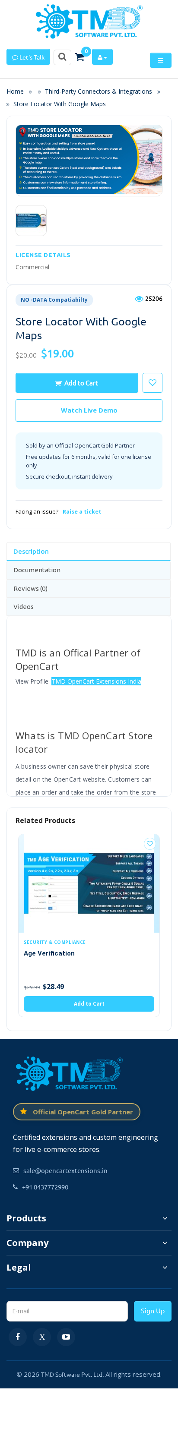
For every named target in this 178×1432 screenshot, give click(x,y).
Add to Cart (81, 383)
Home (17, 91)
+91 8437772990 (45, 1187)
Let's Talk (31, 57)
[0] (79, 57)
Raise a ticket (82, 511)
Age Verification (49, 953)
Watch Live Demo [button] (89, 410)
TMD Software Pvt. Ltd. (72, 1374)
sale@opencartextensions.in (65, 1170)
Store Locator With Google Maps (59, 104)
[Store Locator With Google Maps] (31, 220)
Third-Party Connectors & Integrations (98, 91)
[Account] (102, 57)
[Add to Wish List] (150, 844)
